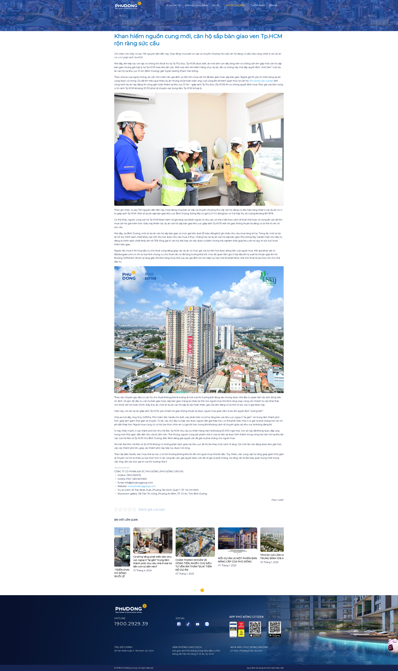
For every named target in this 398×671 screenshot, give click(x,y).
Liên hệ (273, 5)
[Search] (282, 5)
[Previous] (109, 558)
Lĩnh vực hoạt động (196, 5)
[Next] (289, 558)
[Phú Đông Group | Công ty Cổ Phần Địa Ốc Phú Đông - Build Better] (128, 5)
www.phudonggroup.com (142, 486)
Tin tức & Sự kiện (235, 5)
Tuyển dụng (258, 5)
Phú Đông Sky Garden (261, 80)
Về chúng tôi (173, 5)
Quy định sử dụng (255, 668)
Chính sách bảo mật (274, 668)
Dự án (216, 5)
